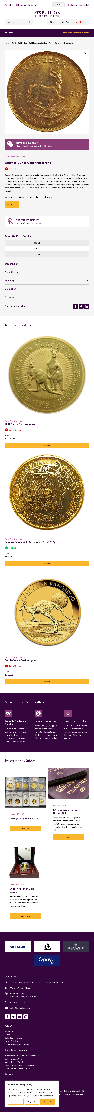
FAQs (7, 1034)
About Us (9, 1031)
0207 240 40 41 (17, 1002)
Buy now (47, 445)
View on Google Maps (20, 988)
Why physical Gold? (14, 1062)
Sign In (73, 5)
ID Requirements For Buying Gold (19, 1065)
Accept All (48, 1102)
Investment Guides (16, 1049)
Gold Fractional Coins (38, 43)
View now (25, 828)
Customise (16, 1102)
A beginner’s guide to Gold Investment (22, 1055)
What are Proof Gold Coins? (17, 1068)
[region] (32, 1094)
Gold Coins (22, 43)
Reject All (32, 1102)
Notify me (11, 205)
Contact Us (33, 5)
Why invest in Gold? (14, 1059)
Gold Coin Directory (13, 1038)
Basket (86, 5)
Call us (11, 5)
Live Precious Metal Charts (76, 32)
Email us (22, 5)
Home (7, 43)
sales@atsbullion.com (20, 1008)
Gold (14, 43)
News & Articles (12, 1041)
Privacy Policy (11, 1080)
